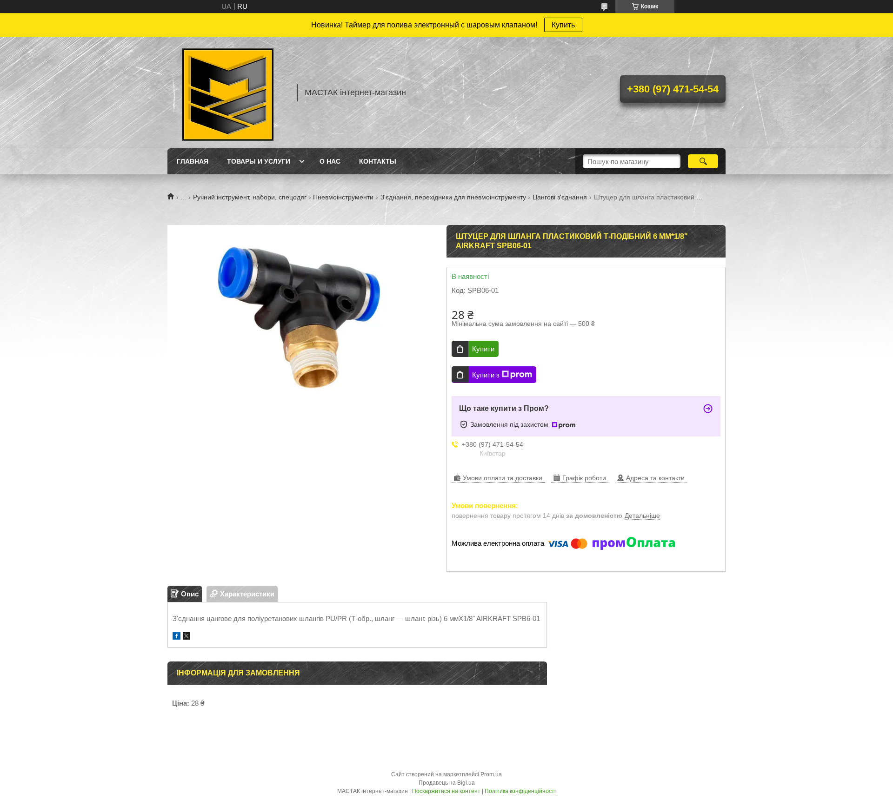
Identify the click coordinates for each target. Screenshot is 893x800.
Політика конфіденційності (520, 791)
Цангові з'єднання (560, 197)
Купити (483, 349)
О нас (330, 161)
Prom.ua (491, 774)
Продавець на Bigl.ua (447, 783)
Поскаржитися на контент (446, 791)
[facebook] (176, 637)
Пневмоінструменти (343, 197)
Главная (192, 161)
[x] (186, 637)
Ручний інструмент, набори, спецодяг (250, 197)
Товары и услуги (258, 161)
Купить (563, 25)
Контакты (377, 161)
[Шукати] (703, 161)
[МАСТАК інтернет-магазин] (227, 92)
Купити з (486, 375)
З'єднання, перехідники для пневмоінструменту (453, 197)
